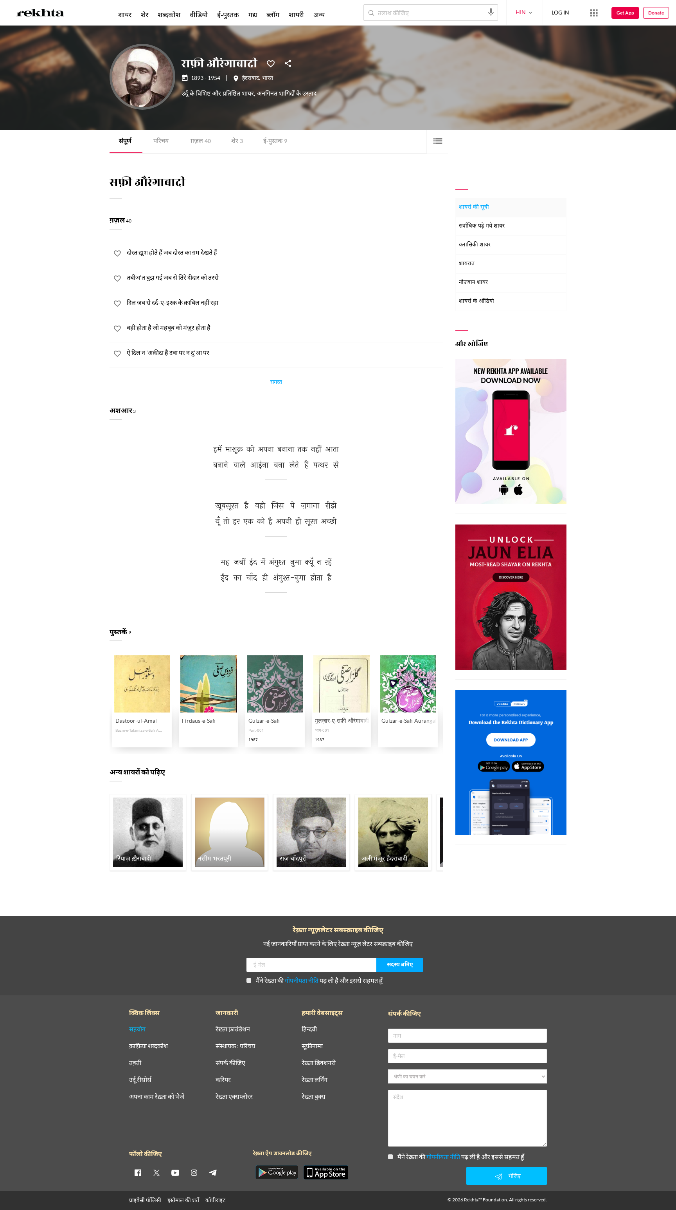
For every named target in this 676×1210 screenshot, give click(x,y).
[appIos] (326, 1172)
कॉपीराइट (215, 1200)
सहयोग (137, 1029)
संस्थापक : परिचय (235, 1046)
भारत (267, 78)
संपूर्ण (125, 141)
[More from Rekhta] (594, 12)
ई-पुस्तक (275, 141)
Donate (656, 13)
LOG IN (560, 12)
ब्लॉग (272, 14)
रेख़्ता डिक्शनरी (319, 1063)
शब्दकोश (169, 14)
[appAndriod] (276, 1172)
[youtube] (175, 1172)
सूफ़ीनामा (312, 1046)
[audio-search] (491, 12)
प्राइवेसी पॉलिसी (145, 1200)
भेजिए (514, 1175)
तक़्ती (135, 1063)
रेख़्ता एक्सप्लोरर (234, 1096)
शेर (237, 141)
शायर (124, 14)
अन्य (319, 14)
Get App (625, 13)
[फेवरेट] (271, 63)
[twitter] (156, 1172)
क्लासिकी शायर (475, 245)
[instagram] (194, 1172)
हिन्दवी (309, 1029)
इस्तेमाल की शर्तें (183, 1200)
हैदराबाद (250, 78)
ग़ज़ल (201, 141)
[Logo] (40, 14)
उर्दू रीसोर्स (140, 1079)
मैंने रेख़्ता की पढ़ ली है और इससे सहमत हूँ (319, 980)
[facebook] (137, 1172)
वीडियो (199, 14)
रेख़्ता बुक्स (313, 1096)
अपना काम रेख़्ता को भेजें (156, 1096)
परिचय (161, 141)
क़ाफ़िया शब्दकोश (148, 1046)
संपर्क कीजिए (230, 1063)
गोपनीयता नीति (301, 980)
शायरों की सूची (474, 207)
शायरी (296, 14)
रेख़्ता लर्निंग (314, 1079)
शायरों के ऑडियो (476, 301)
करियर (223, 1079)
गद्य (252, 14)
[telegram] (213, 1172)
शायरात (467, 264)
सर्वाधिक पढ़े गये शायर (482, 226)
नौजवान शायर (473, 282)
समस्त (276, 383)
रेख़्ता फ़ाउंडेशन (233, 1029)
